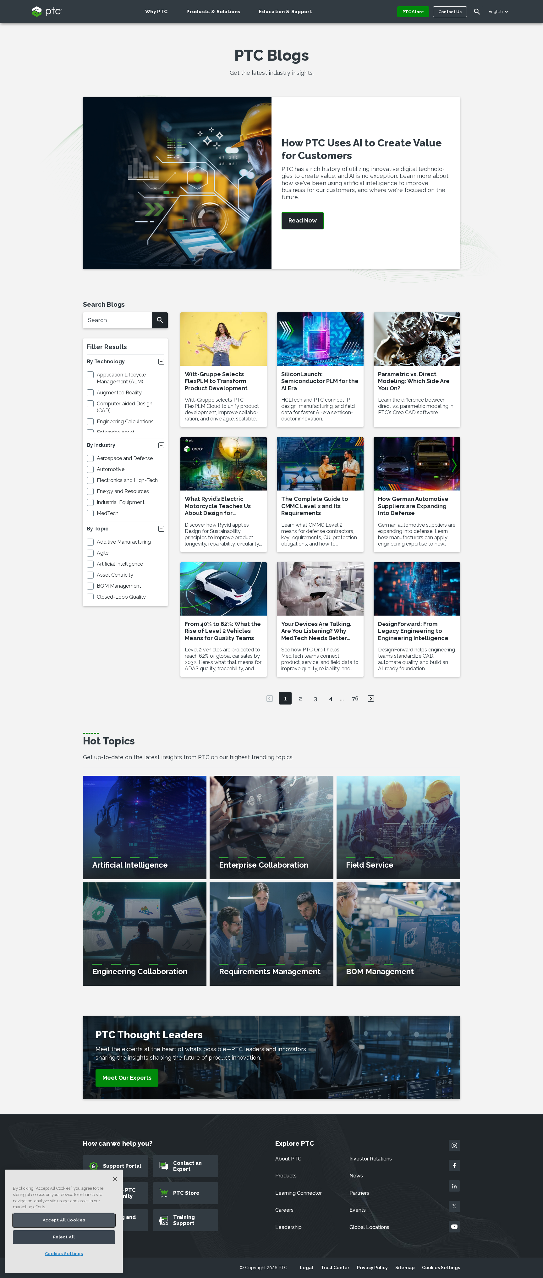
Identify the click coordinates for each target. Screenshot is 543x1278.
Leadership (288, 1227)
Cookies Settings (441, 1267)
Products (286, 1176)
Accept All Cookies (64, 1220)
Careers (284, 1210)
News (356, 1176)
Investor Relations (370, 1159)
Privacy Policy (372, 1267)
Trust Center (335, 1267)
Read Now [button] (302, 221)
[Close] (115, 1179)
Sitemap (404, 1267)
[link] (127, 1078)
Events (357, 1210)
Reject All (64, 1237)
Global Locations (369, 1227)
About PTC (288, 1159)
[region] (64, 1221)
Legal (306, 1267)
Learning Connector (298, 1193)
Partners (359, 1193)
